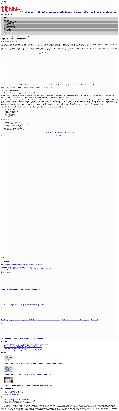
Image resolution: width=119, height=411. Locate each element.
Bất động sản (7, 28)
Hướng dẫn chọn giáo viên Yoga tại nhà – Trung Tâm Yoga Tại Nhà (23, 350)
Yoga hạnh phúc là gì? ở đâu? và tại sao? (16, 348)
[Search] (1, 3)
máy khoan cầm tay (14, 399)
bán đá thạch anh (9, 264)
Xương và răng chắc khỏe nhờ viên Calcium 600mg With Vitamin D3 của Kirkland (26, 269)
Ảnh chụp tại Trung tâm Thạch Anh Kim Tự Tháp (59, 132)
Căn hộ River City (13, 391)
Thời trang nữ (10, 24)
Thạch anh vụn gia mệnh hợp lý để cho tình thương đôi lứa (23, 305)
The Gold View (12, 394)
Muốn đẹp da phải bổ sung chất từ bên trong (16, 267)
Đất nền (9, 29)
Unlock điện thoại (11, 21)
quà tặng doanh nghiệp (27, 401)
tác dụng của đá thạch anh (35, 264)
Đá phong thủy (8, 36)
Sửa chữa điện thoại (12, 22)
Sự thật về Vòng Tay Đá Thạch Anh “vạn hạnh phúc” (20, 289)
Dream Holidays (13, 402)
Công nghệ (6, 20)
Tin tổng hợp (7, 32)
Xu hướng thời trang (9, 23)
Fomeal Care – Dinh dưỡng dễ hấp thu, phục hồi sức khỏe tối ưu (22, 345)
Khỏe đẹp (6, 18)
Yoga (5, 33)
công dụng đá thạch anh (21, 264)
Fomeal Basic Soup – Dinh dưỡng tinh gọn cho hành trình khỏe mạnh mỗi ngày (26, 344)
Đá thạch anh (13, 41)
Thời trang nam (11, 26)
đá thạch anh (11, 48)
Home (5, 17)
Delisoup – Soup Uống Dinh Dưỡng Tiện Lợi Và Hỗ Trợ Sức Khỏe (23, 347)
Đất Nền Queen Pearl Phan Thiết (17, 392)
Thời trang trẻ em (11, 27)
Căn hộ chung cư (11, 30)
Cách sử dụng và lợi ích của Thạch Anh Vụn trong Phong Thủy (24, 338)
